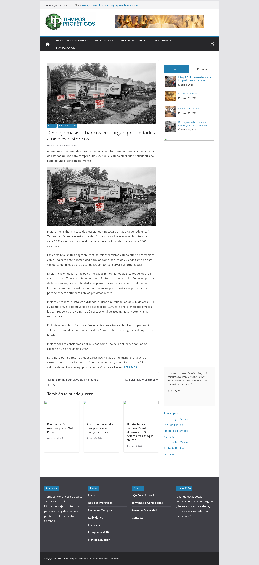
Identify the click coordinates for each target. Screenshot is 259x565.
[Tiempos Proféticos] (47, 44)
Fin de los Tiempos (105, 40)
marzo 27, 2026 (188, 113)
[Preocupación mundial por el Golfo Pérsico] (61, 403)
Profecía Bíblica (174, 448)
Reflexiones (127, 40)
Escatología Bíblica (176, 419)
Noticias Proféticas (67, 126)
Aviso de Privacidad (144, 510)
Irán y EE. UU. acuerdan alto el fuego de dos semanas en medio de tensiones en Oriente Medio (195, 79)
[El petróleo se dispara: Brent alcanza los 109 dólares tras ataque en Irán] (141, 403)
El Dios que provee (188, 93)
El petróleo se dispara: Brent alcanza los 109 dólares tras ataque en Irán (140, 432)
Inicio (59, 40)
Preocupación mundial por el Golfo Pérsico (61, 428)
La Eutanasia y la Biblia (140, 379)
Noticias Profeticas (78, 40)
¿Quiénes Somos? (143, 495)
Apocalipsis (171, 413)
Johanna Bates (72, 145)
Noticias (51, 126)
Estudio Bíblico (173, 425)
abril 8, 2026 (187, 84)
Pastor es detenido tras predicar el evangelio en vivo (100, 428)
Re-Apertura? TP (163, 40)
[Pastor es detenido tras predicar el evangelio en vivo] (101, 403)
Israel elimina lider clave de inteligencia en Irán (73, 382)
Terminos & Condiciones (147, 503)
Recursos (144, 40)
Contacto (137, 517)
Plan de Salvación (66, 47)
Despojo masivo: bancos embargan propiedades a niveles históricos (192, 124)
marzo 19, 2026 (188, 129)
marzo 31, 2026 (188, 98)
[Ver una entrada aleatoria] (212, 44)
